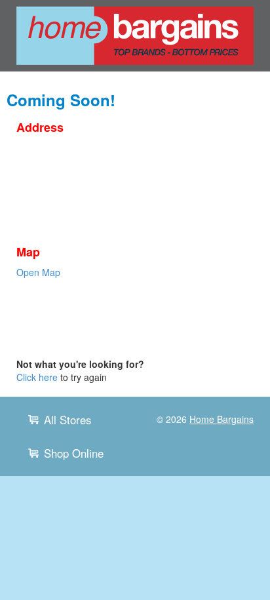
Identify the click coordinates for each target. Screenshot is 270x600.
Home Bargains (221, 419)
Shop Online (74, 453)
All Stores (67, 420)
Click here (37, 377)
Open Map (38, 272)
